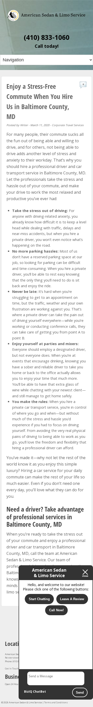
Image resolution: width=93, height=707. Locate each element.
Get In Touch (12, 668)
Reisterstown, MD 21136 (18, 657)
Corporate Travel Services (68, 125)
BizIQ (28, 691)
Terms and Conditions (56, 702)
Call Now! (56, 610)
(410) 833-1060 (46, 37)
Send (80, 692)
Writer (24, 125)
